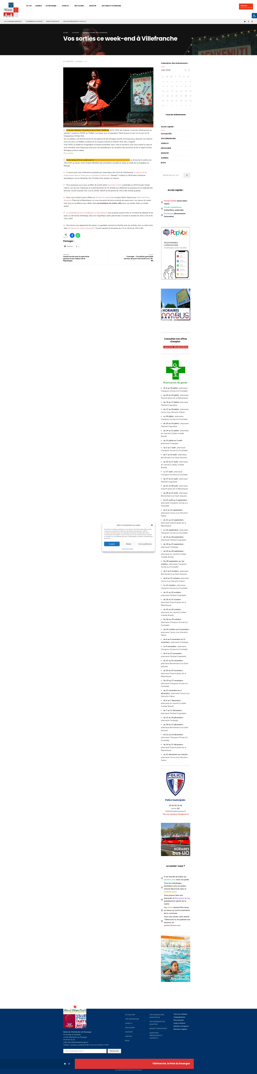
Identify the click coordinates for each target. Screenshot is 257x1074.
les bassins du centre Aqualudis (81, 228)
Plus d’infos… (69, 153)
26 (172, 101)
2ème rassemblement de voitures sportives (112, 160)
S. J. (86, 61)
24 (163, 101)
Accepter (112, 544)
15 (186, 91)
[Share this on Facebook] (72, 235)
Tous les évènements (176, 114)
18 (168, 96)
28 (168, 81)
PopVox (246, 7)
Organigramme (179, 1017)
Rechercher (114, 1051)
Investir (92, 6)
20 (177, 96)
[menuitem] (51, 5)
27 (163, 81)
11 (168, 91)
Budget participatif (52, 21)
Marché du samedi (103, 197)
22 (186, 96)
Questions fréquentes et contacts (74, 21)
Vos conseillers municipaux (13, 21)
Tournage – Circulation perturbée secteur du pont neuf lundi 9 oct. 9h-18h (138, 258)
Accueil (65, 32)
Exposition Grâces (115, 185)
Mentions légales (180, 1029)
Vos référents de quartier (34, 21)
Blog (163, 162)
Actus (29, 6)
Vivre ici (65, 6)
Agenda (38, 6)
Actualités (75, 32)
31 (181, 81)
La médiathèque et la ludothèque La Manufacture (87, 213)
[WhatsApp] (77, 235)
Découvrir (79, 6)
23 (190, 96)
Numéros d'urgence (181, 1026)
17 (163, 96)
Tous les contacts (180, 1014)
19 (172, 96)
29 (172, 81)
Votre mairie (50, 6)
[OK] (187, 175)
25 (168, 101)
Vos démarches (168, 138)
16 (190, 91)
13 (177, 91)
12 (172, 91)
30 (177, 81)
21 (181, 96)
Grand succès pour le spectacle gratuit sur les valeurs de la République (76, 258)
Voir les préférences (145, 544)
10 (163, 91)
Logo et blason (179, 1023)
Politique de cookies (127, 549)
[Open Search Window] (252, 21)
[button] (254, 15)
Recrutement (179, 1020)
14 (181, 91)
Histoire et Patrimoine (111, 6)
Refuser (128, 544)
